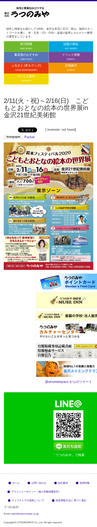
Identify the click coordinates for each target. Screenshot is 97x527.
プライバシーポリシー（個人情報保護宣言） (36, 491)
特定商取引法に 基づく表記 (71, 500)
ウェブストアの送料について (28, 500)
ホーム (16, 483)
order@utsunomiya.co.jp (25, 513)
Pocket (29, 137)
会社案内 (63, 483)
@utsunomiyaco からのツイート (68, 382)
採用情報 (85, 483)
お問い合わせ (38, 483)
